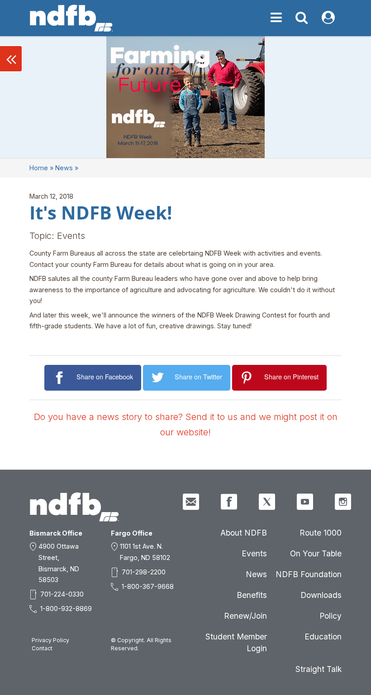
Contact (42, 648)
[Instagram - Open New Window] (343, 501)
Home (38, 168)
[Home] (71, 18)
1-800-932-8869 (66, 608)
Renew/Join (245, 615)
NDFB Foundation (309, 574)
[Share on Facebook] (60, 377)
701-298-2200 (144, 572)
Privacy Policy (50, 640)
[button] (11, 58)
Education (323, 636)
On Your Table (316, 553)
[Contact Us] (191, 501)
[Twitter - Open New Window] (267, 501)
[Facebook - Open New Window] (229, 501)
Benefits (252, 595)
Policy (330, 615)
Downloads (321, 595)
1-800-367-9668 (148, 586)
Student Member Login (236, 642)
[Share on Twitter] (159, 377)
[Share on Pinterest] (248, 377)
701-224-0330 (62, 594)
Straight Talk (318, 669)
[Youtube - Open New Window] (305, 501)
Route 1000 (321, 532)
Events (254, 553)
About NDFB (243, 532)
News (64, 168)
